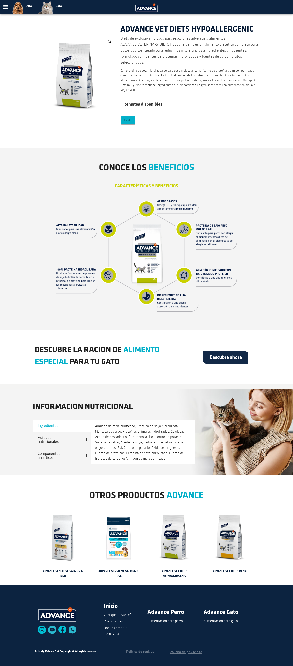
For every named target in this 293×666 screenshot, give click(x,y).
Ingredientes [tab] (48, 426)
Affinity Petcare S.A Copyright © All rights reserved (66, 651)
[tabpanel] (143, 440)
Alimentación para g (218, 621)
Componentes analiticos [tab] (49, 456)
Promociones (113, 621)
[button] (5, 7)
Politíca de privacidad (186, 652)
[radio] (128, 120)
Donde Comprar (115, 628)
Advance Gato (221, 612)
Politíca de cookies (140, 652)
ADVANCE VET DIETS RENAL (230, 571)
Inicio (111, 606)
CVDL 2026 (112, 634)
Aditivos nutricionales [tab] (48, 440)
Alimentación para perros (165, 621)
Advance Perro (165, 612)
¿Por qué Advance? (117, 615)
